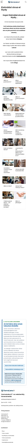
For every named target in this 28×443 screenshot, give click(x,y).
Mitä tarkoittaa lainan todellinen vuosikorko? (19, 132)
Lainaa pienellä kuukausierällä (19, 170)
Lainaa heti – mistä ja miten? (19, 186)
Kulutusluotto (21, 56)
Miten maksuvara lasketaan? (18, 82)
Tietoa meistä (5, 433)
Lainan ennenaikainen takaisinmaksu (8, 131)
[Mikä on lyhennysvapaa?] (20, 88)
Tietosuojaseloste (6, 438)
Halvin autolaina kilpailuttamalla (8, 98)
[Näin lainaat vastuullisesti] (8, 105)
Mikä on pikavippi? (18, 201)
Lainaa (14, 47)
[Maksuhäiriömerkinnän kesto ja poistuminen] (20, 105)
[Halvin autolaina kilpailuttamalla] (8, 88)
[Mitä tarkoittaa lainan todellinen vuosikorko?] (20, 121)
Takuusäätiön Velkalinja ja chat (14, 369)
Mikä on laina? (8, 186)
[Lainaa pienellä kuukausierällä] (20, 160)
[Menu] (2, 2)
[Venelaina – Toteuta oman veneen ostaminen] (8, 160)
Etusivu (19, 39)
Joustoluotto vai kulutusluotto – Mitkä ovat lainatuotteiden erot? (19, 151)
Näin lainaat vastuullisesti (7, 114)
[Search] (25, 2)
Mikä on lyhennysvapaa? (19, 98)
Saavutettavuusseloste (7, 442)
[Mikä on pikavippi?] (20, 192)
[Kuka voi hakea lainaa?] (8, 139)
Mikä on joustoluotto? (7, 81)
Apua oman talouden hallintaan (14, 365)
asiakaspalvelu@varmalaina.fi (8, 399)
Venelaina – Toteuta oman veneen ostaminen (8, 170)
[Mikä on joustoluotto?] (8, 71)
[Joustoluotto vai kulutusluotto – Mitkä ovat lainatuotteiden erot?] (20, 139)
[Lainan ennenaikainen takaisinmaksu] (8, 121)
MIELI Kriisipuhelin (16, 380)
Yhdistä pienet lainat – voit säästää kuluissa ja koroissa (8, 204)
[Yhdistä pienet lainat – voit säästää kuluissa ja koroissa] (8, 192)
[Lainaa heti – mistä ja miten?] (20, 177)
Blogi (16, 63)
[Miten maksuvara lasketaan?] (20, 71)
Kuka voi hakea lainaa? (8, 149)
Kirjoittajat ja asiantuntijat (8, 435)
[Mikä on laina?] (8, 177)
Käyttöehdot (5, 440)
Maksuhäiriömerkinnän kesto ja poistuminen (19, 115)
